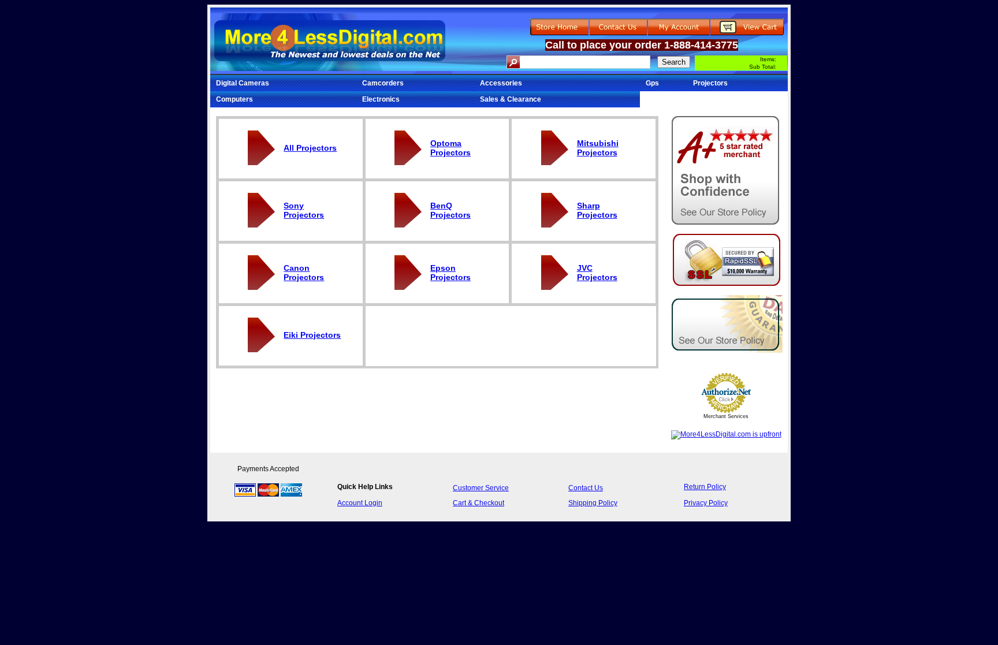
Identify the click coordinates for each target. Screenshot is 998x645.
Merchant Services (725, 416)
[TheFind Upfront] (726, 434)
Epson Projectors (450, 272)
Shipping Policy (592, 503)
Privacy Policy (706, 503)
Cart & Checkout (478, 503)
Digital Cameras (242, 83)
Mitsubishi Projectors (598, 148)
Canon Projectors (304, 272)
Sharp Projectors (597, 210)
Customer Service (481, 488)
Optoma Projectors (450, 148)
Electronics (381, 99)
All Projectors (310, 147)
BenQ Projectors (450, 210)
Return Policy (705, 487)
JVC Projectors (597, 272)
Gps (652, 83)
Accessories (501, 83)
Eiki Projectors (312, 335)
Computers (234, 99)
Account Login (359, 503)
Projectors (710, 83)
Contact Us (585, 488)
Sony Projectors (304, 210)
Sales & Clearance (510, 99)
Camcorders (383, 83)
